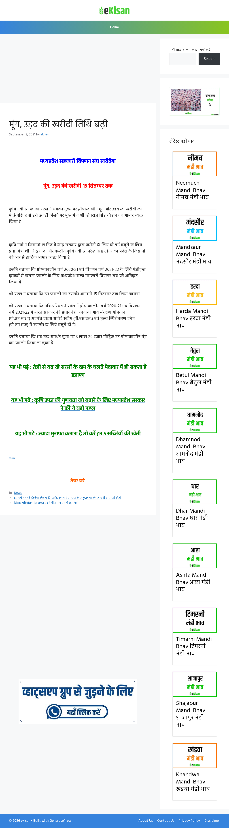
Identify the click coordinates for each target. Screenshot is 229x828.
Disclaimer (212, 821)
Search (209, 59)
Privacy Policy (189, 821)
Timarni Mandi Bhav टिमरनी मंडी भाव (194, 647)
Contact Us (165, 821)
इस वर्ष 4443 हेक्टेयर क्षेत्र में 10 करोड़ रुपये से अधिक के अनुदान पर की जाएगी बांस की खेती (67, 498)
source (12, 458)
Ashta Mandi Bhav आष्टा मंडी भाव (193, 582)
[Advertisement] (78, 70)
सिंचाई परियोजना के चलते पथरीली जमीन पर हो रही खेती (46, 503)
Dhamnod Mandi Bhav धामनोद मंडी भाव (190, 450)
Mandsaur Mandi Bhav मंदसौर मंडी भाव (194, 255)
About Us (145, 821)
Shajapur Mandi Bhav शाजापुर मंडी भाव (190, 714)
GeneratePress (60, 821)
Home (114, 27)
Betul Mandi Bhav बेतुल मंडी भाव (194, 383)
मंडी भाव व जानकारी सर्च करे (189, 50)
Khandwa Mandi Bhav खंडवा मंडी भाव (193, 782)
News (18, 493)
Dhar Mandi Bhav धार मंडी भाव (192, 518)
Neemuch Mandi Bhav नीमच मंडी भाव (192, 190)
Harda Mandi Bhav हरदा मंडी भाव (193, 319)
